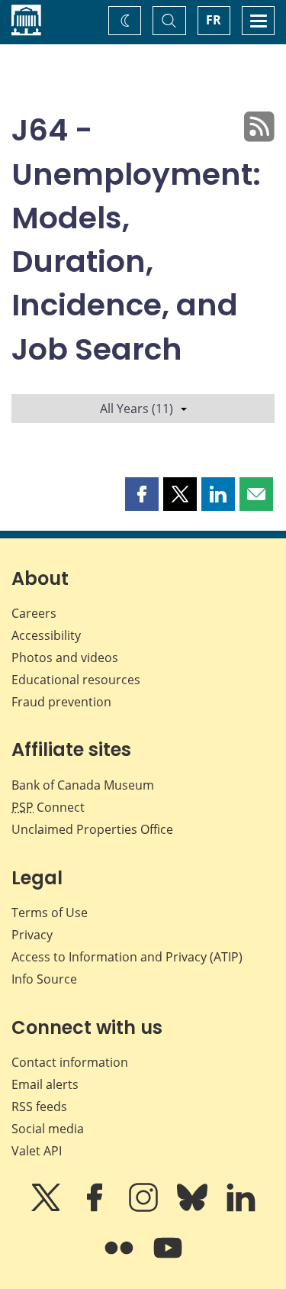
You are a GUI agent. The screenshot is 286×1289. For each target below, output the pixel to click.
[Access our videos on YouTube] (168, 1258)
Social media (47, 1128)
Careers (33, 613)
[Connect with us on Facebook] (96, 1208)
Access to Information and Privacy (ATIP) (127, 956)
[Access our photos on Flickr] (120, 1258)
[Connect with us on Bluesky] (193, 1208)
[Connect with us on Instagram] (145, 1208)
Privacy (32, 934)
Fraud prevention (61, 701)
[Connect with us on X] (47, 1208)
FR (213, 19)
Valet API (36, 1150)
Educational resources (75, 679)
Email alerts (45, 1084)
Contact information (69, 1062)
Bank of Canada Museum (82, 785)
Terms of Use (49, 912)
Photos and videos (64, 657)
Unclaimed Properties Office (92, 829)
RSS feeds (39, 1106)
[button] (142, 494)
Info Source (44, 979)
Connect (48, 807)
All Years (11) (136, 408)
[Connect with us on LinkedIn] (241, 1208)
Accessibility (46, 635)
